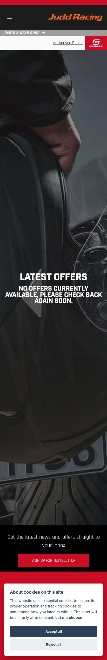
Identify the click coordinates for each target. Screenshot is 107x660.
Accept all (53, 631)
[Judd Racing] (75, 17)
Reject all (53, 644)
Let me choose (68, 617)
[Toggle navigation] (9, 17)
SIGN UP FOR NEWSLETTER (53, 561)
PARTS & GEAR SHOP (21, 33)
